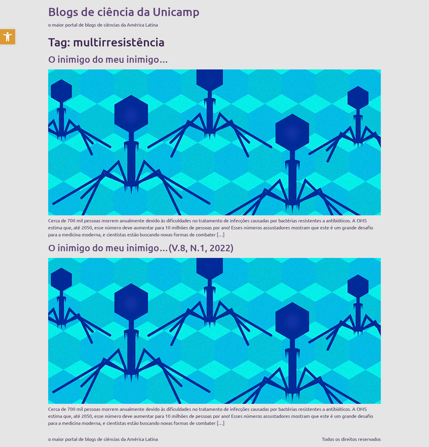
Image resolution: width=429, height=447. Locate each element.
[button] (7, 36)
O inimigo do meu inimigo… (108, 59)
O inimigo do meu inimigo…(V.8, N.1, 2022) (141, 247)
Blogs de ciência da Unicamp (124, 11)
